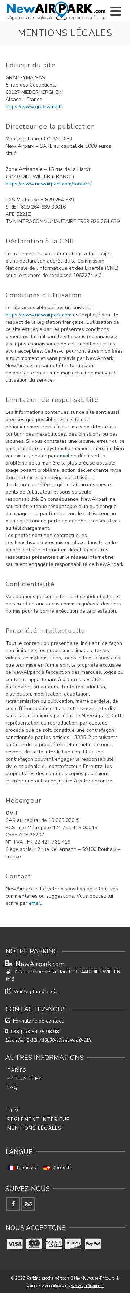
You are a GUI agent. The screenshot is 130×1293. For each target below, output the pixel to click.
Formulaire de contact (38, 1020)
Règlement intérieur (38, 1119)
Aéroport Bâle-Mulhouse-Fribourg (85, 1278)
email (63, 455)
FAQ (12, 1087)
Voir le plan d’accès (36, 991)
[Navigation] (116, 11)
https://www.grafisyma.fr (33, 106)
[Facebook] (13, 1204)
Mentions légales (34, 1128)
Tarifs (16, 1070)
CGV (13, 1110)
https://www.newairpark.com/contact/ (48, 183)
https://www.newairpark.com (38, 314)
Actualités (24, 1078)
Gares (31, 1285)
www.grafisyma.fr (87, 1285)
